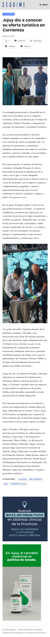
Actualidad (8, 14)
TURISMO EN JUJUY (18, 484)
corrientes (23, 479)
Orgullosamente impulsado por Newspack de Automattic (24, 633)
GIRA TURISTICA (35, 479)
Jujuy (6, 484)
